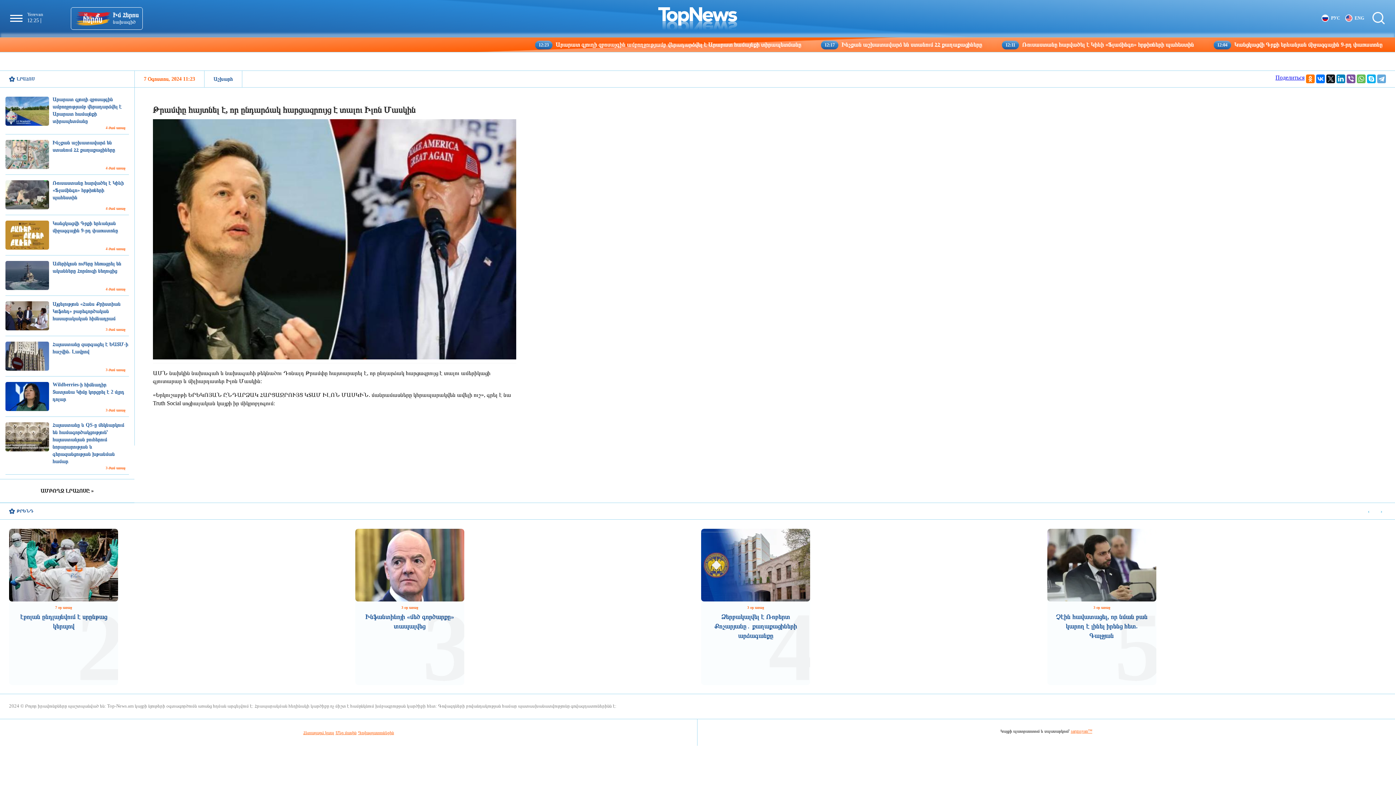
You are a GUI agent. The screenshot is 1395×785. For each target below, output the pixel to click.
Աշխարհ (223, 79)
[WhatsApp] (1361, 79)
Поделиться (1290, 78)
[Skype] (1371, 79)
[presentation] (1368, 511)
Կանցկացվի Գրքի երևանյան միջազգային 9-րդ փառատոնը (1235, 44)
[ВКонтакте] (1320, 79)
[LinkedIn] (1341, 79)
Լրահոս (26, 78)
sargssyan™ (1081, 731)
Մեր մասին (346, 732)
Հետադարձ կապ (318, 732)
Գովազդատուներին (376, 732)
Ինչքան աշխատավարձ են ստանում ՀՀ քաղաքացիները (839, 44)
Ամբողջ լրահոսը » (67, 491)
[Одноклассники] (1310, 79)
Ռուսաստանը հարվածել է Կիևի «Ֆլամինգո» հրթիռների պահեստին (1035, 44)
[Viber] (1351, 79)
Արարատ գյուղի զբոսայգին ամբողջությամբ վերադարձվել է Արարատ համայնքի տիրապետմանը (605, 44)
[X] (1330, 79)
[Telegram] (1381, 79)
